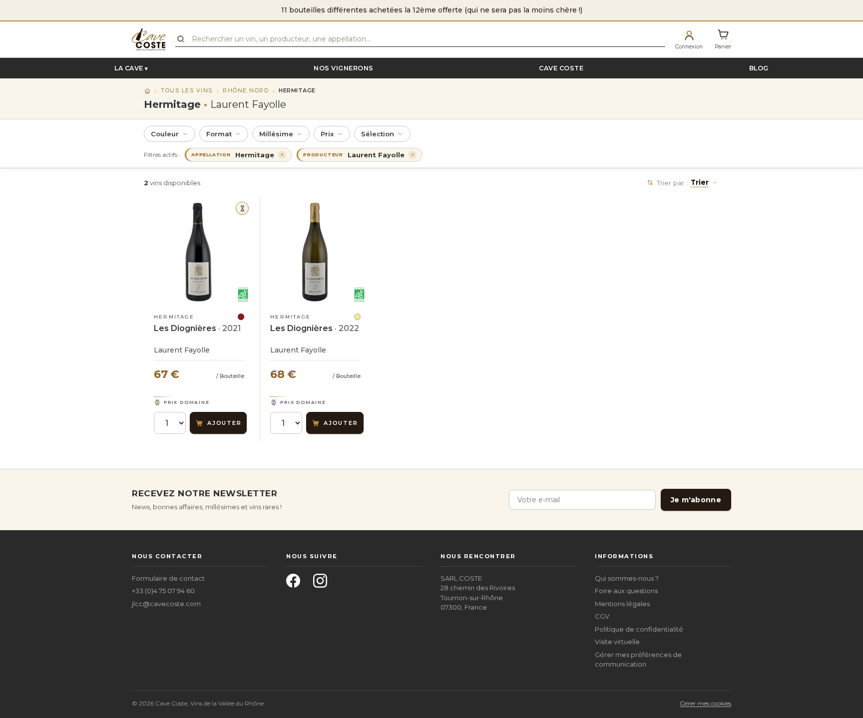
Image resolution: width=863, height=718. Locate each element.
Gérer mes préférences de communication (638, 660)
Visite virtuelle (617, 642)
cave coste (561, 68)
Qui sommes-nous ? (627, 578)
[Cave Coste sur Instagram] (323, 584)
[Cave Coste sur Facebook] (296, 584)
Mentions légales (622, 604)
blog (759, 68)
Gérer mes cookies (705, 703)
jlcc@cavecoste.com (166, 604)
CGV (602, 616)
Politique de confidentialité (639, 629)
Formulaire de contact (168, 578)
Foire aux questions (626, 591)
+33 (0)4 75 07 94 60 (163, 591)
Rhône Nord (246, 90)
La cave (128, 68)
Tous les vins (187, 90)
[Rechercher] (180, 38)
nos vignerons (344, 68)
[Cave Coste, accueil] (148, 39)
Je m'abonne (696, 499)
